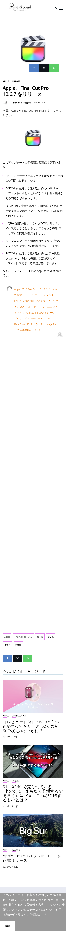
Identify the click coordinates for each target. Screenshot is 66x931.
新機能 (18, 644)
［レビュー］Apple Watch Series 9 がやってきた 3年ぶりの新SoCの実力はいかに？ (32, 726)
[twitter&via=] (44, 68)
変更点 (51, 636)
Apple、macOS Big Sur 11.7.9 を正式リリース (32, 858)
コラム (15, 781)
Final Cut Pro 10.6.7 (23, 636)
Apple (6, 81)
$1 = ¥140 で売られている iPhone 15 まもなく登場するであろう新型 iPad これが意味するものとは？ (33, 793)
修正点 (40, 636)
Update (16, 81)
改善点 (7, 644)
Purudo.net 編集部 (22, 102)
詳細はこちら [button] (39, 914)
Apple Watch (19, 716)
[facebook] (33, 68)
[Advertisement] (33, 483)
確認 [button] (7, 925)
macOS (16, 850)
